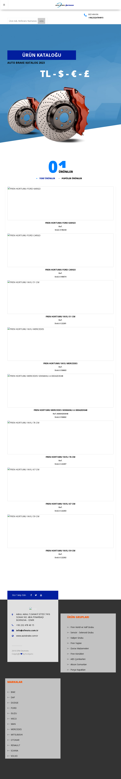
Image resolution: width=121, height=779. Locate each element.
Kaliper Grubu (77, 637)
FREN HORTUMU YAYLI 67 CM (60, 503)
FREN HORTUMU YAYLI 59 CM (60, 550)
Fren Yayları (76, 643)
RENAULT (15, 745)
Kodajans (29, 654)
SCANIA (14, 750)
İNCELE (51, 206)
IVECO (14, 718)
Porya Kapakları (78, 669)
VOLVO (14, 755)
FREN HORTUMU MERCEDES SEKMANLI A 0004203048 (60, 410)
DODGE (14, 702)
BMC (13, 692)
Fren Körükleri (77, 653)
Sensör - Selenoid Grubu (82, 632)
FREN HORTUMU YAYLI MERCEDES (60, 363)
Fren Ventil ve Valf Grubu (82, 627)
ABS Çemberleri (78, 659)
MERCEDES (16, 729)
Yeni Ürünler (47, 178)
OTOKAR (15, 740)
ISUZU (14, 713)
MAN (13, 724)
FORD (14, 708)
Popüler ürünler (72, 178)
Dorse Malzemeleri (80, 648)
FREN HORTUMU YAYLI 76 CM (60, 456)
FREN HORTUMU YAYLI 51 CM (60, 316)
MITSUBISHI (17, 734)
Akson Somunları (79, 664)
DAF (13, 697)
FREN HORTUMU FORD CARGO (60, 269)
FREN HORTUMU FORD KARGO (60, 222)
